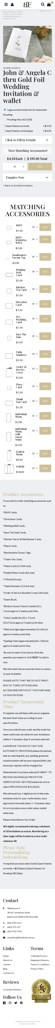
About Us (7, 960)
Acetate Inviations (11, 68)
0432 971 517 (13, 927)
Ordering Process (39, 956)
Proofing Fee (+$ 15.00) (19, 119)
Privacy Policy (37, 968)
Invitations (12, 12)
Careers (7, 964)
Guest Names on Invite (17, 125)
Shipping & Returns (40, 960)
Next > (49, 11)
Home (5, 12)
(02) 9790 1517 (14, 923)
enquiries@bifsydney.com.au (20, 937)
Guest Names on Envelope (19, 130)
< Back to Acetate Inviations (18, 185)
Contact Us (8, 973)
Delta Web (31, 1024)
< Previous (42, 11)
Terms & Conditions (40, 964)
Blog (5, 968)
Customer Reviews (12, 989)
